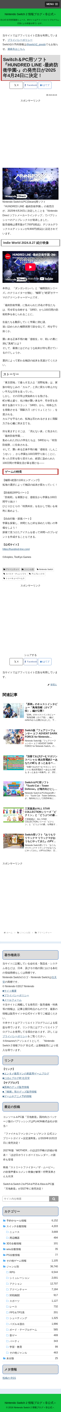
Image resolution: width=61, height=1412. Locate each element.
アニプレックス (38, 574)
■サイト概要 (10, 991)
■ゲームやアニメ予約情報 (17, 1096)
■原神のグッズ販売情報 (16, 1087)
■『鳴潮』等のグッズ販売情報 (20, 1091)
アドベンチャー (12, 569)
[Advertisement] (30, 134)
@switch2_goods (36, 44)
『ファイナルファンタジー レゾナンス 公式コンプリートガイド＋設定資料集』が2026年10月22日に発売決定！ (30, 1138)
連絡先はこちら (16, 49)
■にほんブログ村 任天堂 (16, 1078)
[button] (53, 1199)
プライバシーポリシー (20, 40)
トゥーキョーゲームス (15, 578)
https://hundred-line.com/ (16, 549)
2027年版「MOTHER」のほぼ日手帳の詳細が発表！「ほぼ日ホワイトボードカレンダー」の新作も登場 (30, 1155)
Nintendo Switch (46, 569)
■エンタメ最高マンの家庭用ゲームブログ (26, 1073)
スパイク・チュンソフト (16, 574)
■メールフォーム (12, 1000)
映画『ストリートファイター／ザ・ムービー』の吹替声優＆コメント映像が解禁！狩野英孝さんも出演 (29, 1172)
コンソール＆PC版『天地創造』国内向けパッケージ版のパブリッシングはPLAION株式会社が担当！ (30, 1121)
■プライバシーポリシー (16, 995)
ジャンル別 (29, 569)
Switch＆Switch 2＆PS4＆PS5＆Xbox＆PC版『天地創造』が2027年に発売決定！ (28, 1186)
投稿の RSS (9, 1378)
